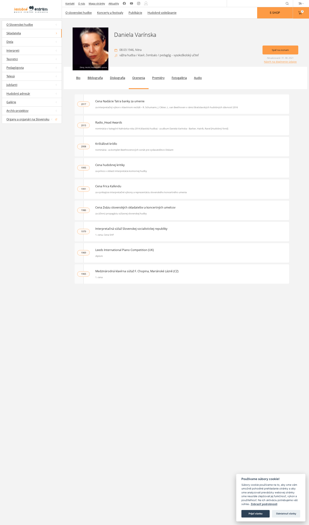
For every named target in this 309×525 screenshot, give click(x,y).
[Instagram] (138, 3)
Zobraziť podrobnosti (264, 504)
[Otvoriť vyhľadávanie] (287, 3)
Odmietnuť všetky (286, 513)
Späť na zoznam (280, 50)
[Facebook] (124, 3)
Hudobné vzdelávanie (162, 13)
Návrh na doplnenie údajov (280, 61)
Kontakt (70, 3)
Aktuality (114, 3)
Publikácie (135, 13)
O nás (81, 3)
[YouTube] (131, 3)
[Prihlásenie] (145, 3)
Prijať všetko (256, 513)
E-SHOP (275, 13)
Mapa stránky (97, 3)
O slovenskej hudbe (78, 13)
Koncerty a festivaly (110, 13)
